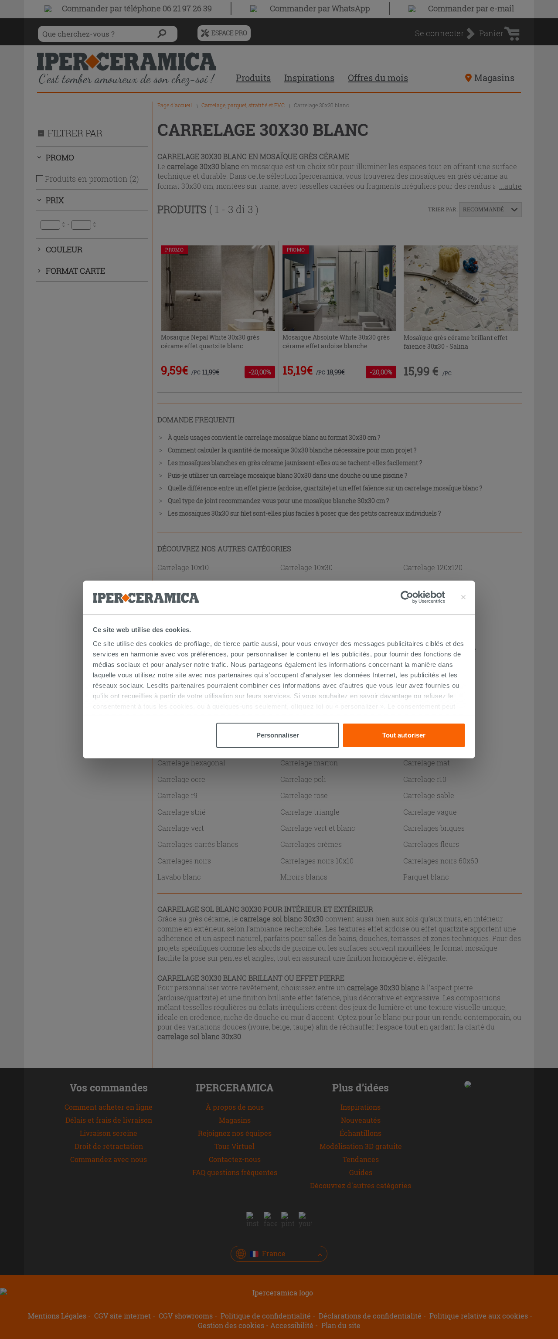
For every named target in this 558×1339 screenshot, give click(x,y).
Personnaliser (277, 735)
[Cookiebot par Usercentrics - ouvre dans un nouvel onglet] (423, 597)
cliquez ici (307, 706)
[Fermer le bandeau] (463, 597)
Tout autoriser (403, 735)
